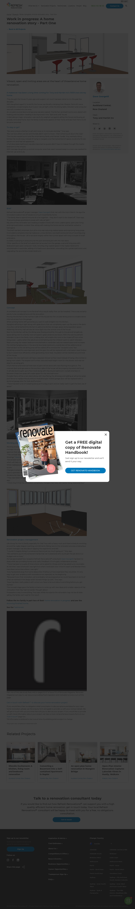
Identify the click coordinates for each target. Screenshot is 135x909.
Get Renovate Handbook (85, 470)
